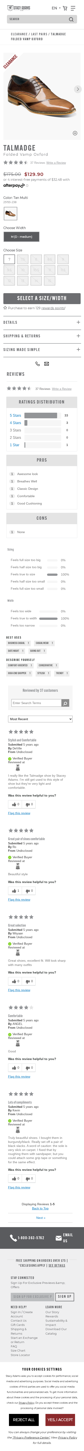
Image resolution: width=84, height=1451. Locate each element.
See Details (57, 1266)
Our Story (52, 1312)
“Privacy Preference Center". (31, 1437)
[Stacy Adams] (18, 767)
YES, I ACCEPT (60, 1420)
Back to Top (40, 1208)
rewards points (53, 308)
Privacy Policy (26, 1402)
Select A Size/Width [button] (42, 298)
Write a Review (56, 162)
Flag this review (19, 813)
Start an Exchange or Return (24, 1340)
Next (40, 1218)
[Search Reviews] (65, 703)
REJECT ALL (23, 1420)
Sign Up (65, 1297)
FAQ (14, 1346)
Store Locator (20, 1355)
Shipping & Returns (19, 1331)
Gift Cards (18, 1325)
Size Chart (18, 1350)
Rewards (51, 1316)
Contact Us (18, 1320)
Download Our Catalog (56, 1331)
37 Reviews (37, 162)
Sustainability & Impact (56, 1323)
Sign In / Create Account (22, 1314)
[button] (78, 89)
